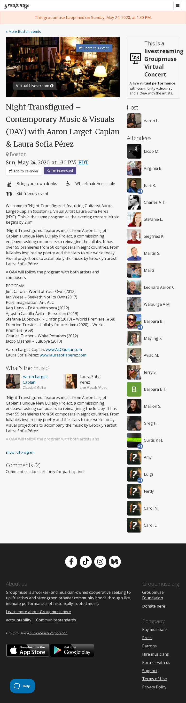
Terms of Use (154, 678)
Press (147, 637)
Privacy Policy (154, 687)
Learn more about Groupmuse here (38, 611)
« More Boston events (23, 31)
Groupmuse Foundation (153, 595)
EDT (83, 163)
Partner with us (156, 662)
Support (149, 670)
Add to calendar (25, 171)
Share (96, 48)
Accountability (18, 620)
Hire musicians (155, 654)
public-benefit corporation (48, 633)
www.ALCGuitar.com (64, 349)
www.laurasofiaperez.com (63, 355)
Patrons (149, 646)
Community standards (56, 620)
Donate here (153, 606)
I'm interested (61, 170)
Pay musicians (155, 629)
